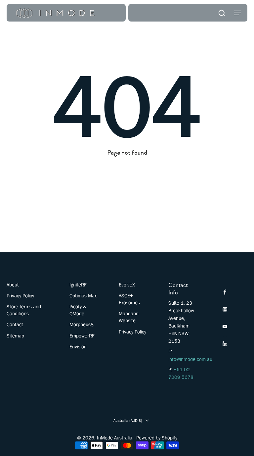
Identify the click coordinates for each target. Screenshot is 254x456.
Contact (15, 324)
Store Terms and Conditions (24, 310)
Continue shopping (127, 164)
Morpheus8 (81, 324)
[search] (221, 12)
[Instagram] (225, 309)
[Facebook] (225, 292)
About (13, 284)
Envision (78, 346)
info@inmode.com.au (190, 359)
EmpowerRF (82, 335)
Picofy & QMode (77, 310)
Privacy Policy (20, 295)
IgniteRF (78, 284)
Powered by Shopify (156, 437)
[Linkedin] (225, 343)
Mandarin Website (129, 317)
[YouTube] (225, 326)
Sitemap (15, 335)
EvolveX (127, 284)
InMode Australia (114, 437)
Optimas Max (83, 295)
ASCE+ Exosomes (129, 299)
